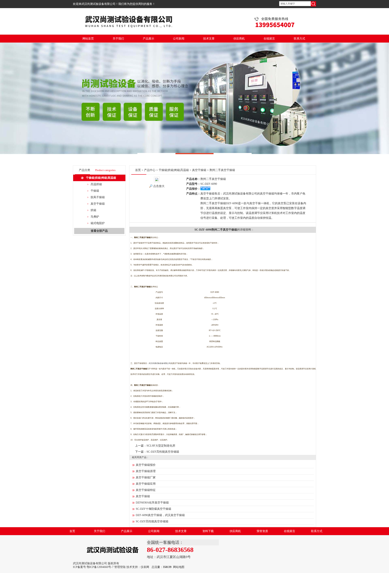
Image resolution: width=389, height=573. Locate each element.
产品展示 (148, 38)
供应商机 (239, 38)
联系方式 (299, 38)
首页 (138, 170)
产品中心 (149, 170)
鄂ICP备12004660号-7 (100, 567)
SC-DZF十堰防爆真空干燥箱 (153, 508)
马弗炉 (95, 216)
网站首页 (88, 38)
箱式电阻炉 (98, 223)
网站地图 (178, 567)
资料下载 (208, 531)
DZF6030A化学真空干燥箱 (152, 502)
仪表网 (145, 567)
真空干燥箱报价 (146, 464)
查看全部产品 (99, 230)
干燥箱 (95, 190)
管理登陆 (120, 567)
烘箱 (93, 210)
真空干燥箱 (98, 203)
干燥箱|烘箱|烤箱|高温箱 (101, 177)
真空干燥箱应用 (146, 483)
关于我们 (118, 38)
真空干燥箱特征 (146, 490)
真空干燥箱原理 (146, 471)
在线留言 (269, 38)
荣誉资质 (262, 531)
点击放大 (159, 186)
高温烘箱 (96, 184)
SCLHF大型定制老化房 (160, 445)
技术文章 (209, 38)
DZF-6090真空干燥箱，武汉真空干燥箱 (160, 515)
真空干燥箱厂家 (146, 477)
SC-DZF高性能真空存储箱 (162, 451)
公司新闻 (178, 38)
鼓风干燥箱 (98, 197)
